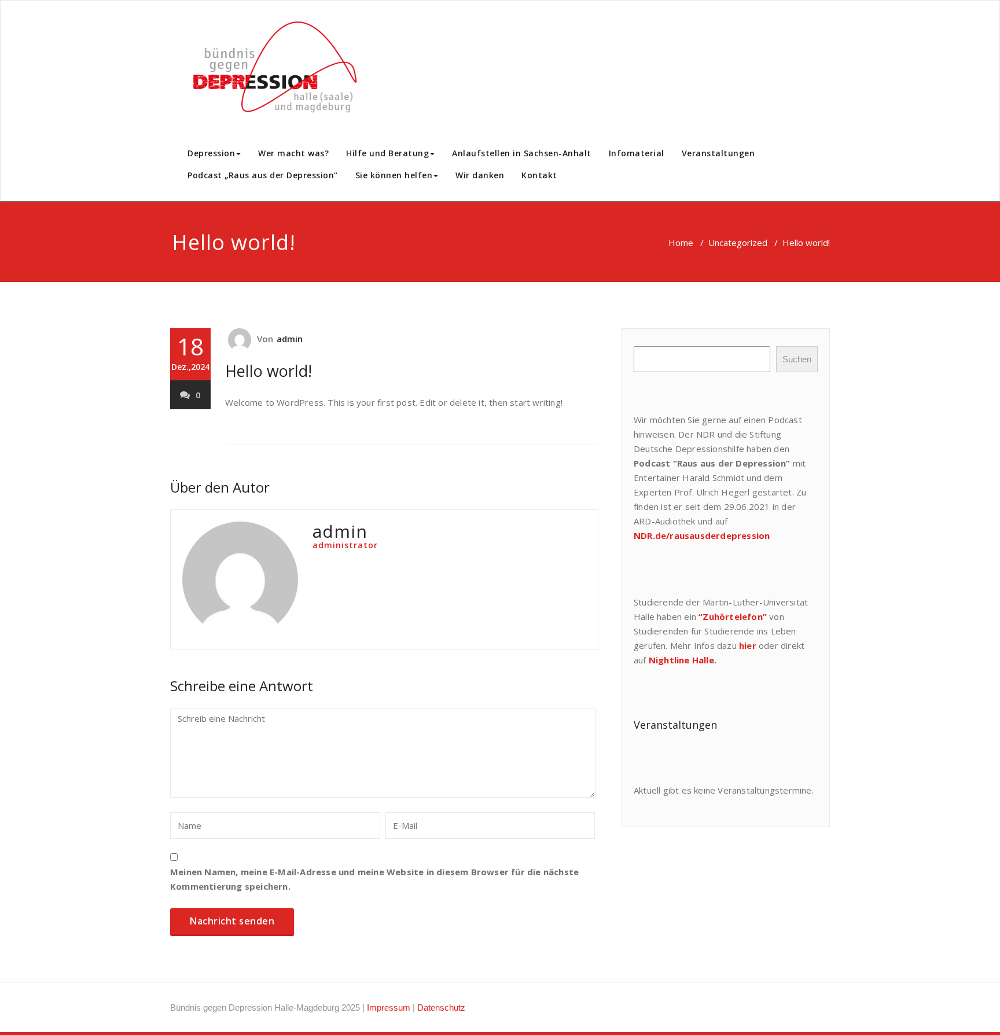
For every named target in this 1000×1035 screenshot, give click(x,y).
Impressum (388, 1007)
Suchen (796, 359)
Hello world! (268, 370)
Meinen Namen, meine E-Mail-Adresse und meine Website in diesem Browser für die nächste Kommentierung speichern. (374, 879)
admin (290, 338)
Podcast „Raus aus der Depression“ (263, 175)
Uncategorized (737, 242)
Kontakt (539, 175)
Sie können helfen (394, 175)
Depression (211, 153)
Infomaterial (636, 153)
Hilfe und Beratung (387, 153)
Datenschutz (441, 1007)
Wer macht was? (293, 153)
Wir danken (479, 175)
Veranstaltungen (718, 153)
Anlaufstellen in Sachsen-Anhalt (521, 153)
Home (680, 242)
